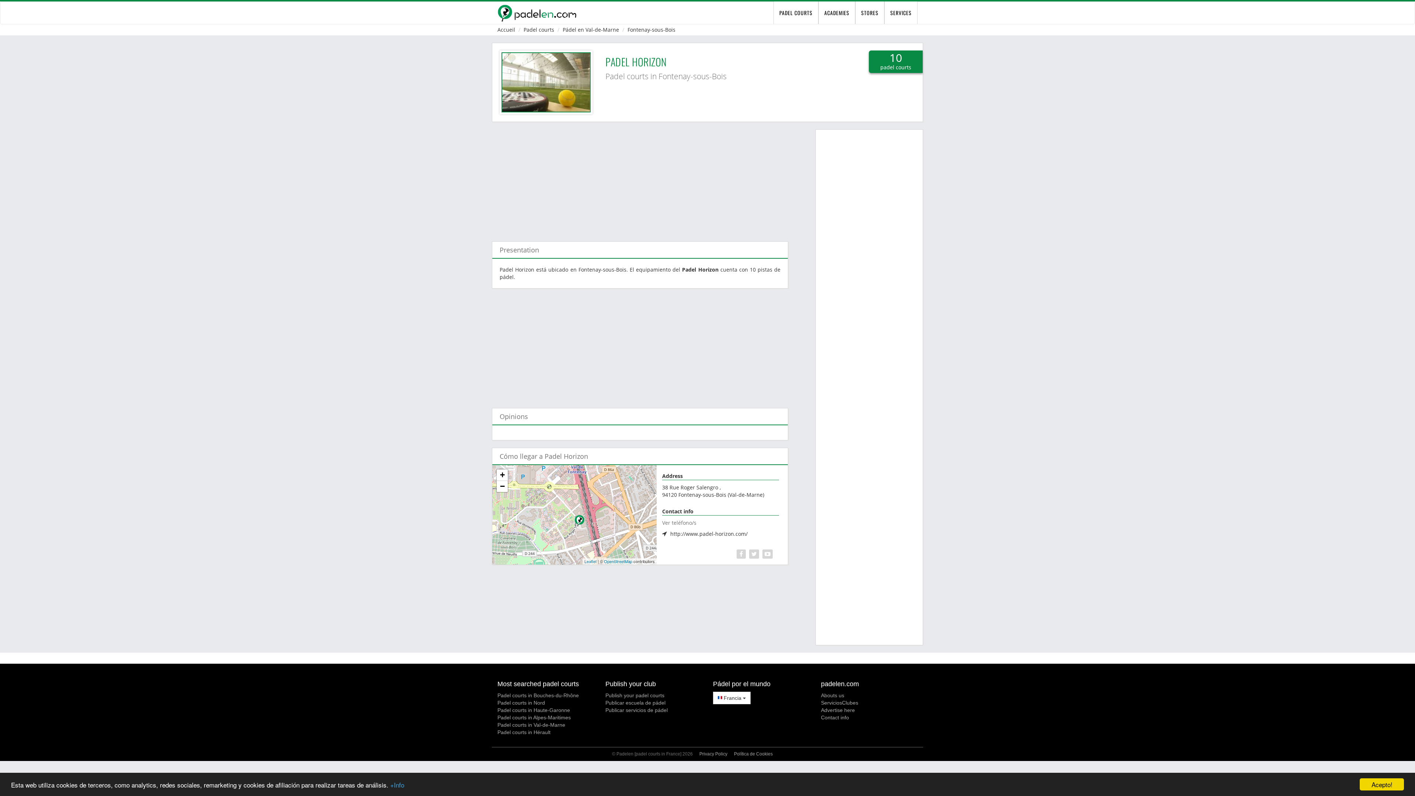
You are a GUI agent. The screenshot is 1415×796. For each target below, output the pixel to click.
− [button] (502, 486)
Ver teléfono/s (679, 522)
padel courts (796, 13)
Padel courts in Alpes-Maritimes (534, 717)
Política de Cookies (753, 754)
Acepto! (1382, 784)
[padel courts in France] (536, 13)
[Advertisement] (640, 178)
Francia (732, 698)
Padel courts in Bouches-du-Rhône (538, 695)
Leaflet (590, 561)
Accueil (506, 29)
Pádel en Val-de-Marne (591, 29)
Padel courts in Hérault (524, 732)
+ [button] (502, 474)
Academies (836, 13)
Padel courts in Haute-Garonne (533, 710)
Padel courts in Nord (521, 703)
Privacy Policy (713, 754)
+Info (397, 784)
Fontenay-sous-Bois (651, 29)
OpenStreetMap (618, 561)
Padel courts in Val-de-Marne (531, 725)
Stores (869, 13)
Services (901, 13)
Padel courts (539, 29)
